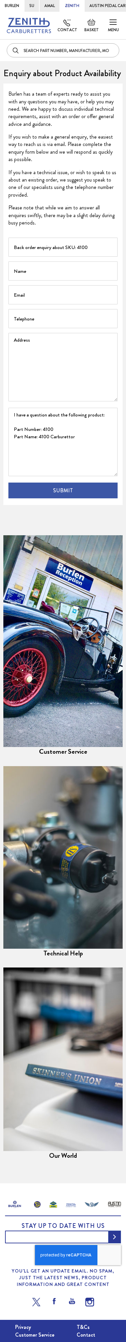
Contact (67, 30)
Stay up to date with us (63, 1226)
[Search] (16, 50)
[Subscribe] (114, 1237)
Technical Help (63, 953)
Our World (63, 1155)
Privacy (23, 1327)
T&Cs (83, 1327)
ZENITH (72, 6)
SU (31, 6)
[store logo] (29, 25)
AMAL (49, 6)
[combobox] (63, 50)
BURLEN (12, 6)
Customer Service (63, 751)
